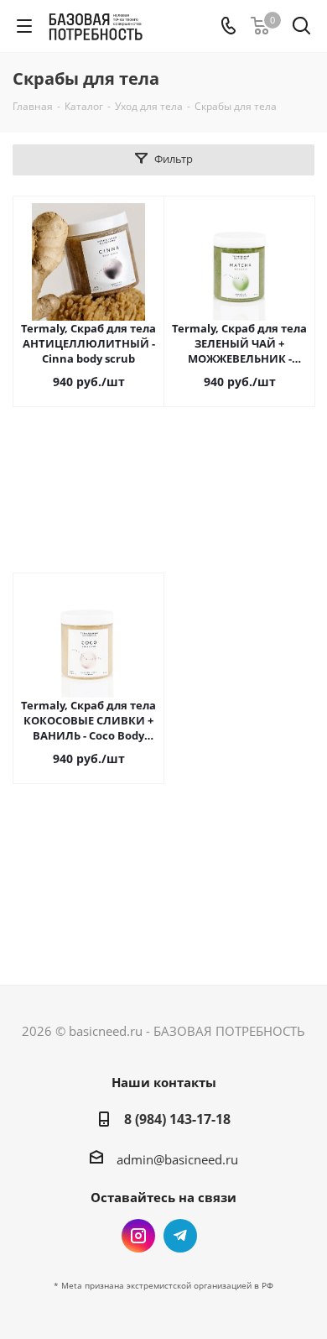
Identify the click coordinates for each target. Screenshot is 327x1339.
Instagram (138, 1236)
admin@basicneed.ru (177, 1159)
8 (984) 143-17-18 (177, 1119)
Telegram (180, 1236)
